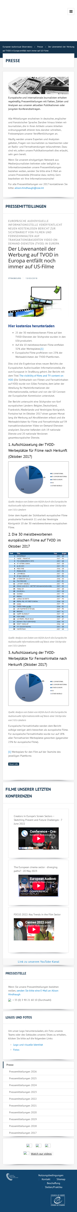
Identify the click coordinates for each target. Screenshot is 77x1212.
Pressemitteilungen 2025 (23, 1078)
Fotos (16, 1049)
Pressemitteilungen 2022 (23, 1098)
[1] (41, 348)
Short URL (13, 764)
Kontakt (46, 1179)
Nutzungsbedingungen (50, 1175)
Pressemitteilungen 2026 (23, 1071)
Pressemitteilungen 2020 (23, 1112)
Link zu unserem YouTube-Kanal (38, 961)
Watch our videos (41, 1153)
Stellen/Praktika (53, 1187)
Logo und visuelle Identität (28, 1044)
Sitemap (61, 1179)
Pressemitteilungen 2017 (23, 1132)
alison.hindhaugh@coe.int (29, 188)
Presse (9, 1064)
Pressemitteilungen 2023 (23, 1092)
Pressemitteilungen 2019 (23, 1119)
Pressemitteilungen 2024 (23, 1085)
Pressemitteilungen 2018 (23, 1126)
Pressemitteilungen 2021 (23, 1105)
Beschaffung (53, 1183)
